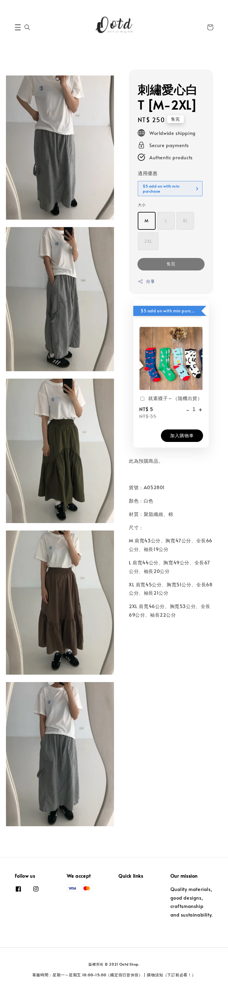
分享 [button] (150, 281)
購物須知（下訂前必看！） (171, 974)
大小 (142, 204)
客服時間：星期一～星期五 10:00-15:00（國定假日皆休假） (87, 974)
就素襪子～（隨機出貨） (175, 398)
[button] (17, 27)
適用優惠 (147, 173)
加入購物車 (182, 435)
